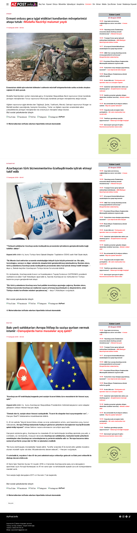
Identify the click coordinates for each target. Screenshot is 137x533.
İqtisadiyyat (10, 163)
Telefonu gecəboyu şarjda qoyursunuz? (114, 119)
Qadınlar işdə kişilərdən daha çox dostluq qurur (114, 89)
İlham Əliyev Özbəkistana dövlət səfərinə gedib (113, 75)
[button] (7, 4)
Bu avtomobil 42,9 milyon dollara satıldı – (113, 105)
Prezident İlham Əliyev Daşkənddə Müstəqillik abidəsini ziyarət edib (114, 62)
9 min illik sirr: (112, 81)
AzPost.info (12, 516)
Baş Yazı (9, 323)
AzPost (62, 117)
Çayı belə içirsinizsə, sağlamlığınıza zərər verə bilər (113, 23)
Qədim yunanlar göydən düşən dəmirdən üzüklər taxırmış (114, 97)
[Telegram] (126, 517)
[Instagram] (123, 517)
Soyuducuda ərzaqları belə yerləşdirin (112, 112)
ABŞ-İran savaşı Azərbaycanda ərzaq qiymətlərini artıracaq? (113, 55)
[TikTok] (130, 517)
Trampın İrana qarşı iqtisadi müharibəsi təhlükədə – (112, 40)
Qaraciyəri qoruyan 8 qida (112, 126)
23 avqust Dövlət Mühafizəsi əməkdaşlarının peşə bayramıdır (112, 47)
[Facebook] (120, 517)
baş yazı (10, 503)
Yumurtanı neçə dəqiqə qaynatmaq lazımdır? (114, 69)
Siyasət (9, 14)
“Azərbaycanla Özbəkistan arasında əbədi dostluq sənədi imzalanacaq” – (111, 32)
